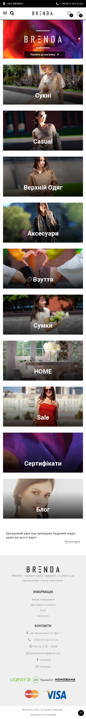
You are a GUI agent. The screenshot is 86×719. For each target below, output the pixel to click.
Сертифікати (43, 463)
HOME (43, 371)
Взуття (43, 279)
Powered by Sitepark (43, 715)
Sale (43, 417)
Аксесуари (43, 233)
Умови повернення (43, 599)
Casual (43, 141)
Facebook (45, 660)
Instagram (45, 666)
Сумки (43, 325)
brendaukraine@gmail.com (45, 653)
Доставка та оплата (43, 604)
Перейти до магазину (42, 54)
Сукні (43, 95)
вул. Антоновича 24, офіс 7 (45, 633)
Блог (43, 509)
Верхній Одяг (43, 187)
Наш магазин (15, 3)
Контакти (43, 615)
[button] (6, 13)
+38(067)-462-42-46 (45, 640)
